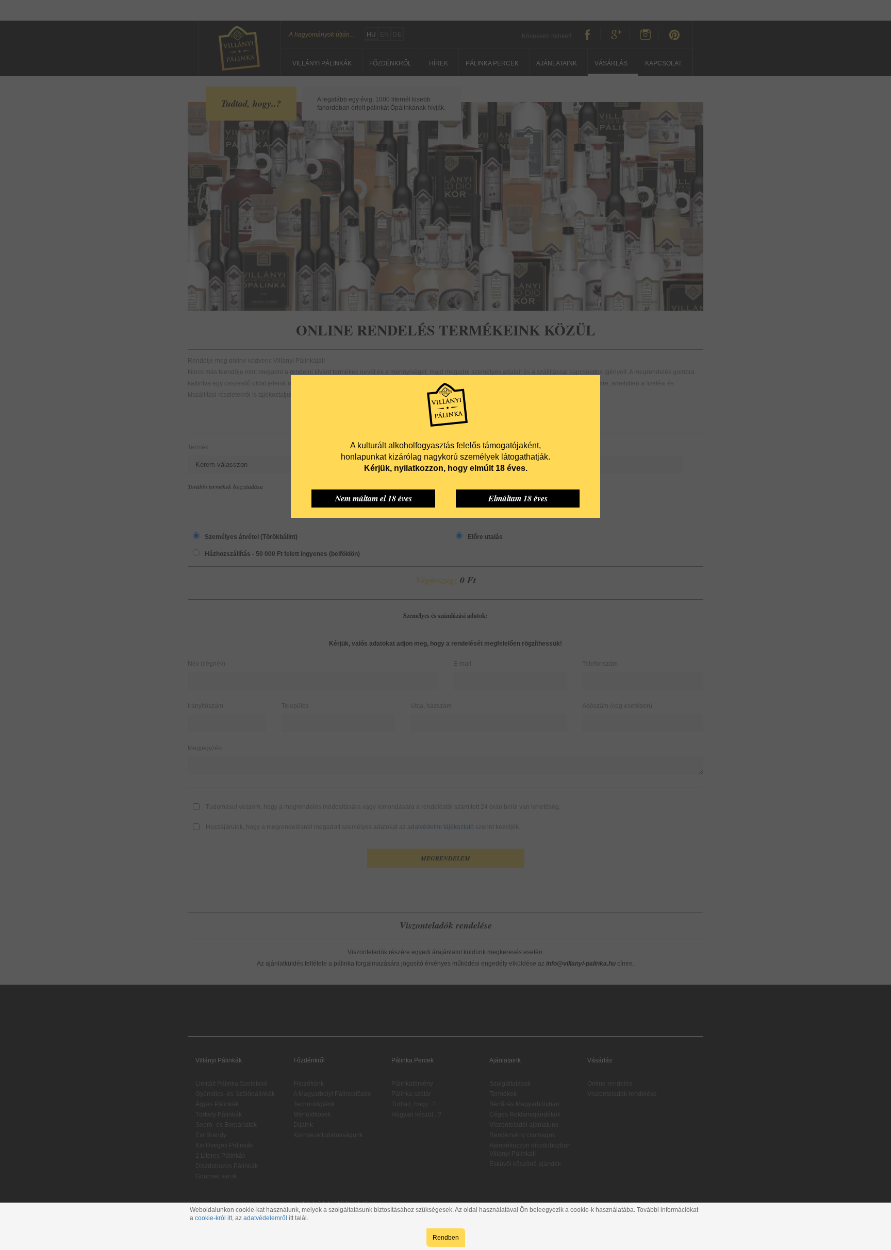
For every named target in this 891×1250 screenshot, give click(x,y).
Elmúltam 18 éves (518, 498)
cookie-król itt (213, 1218)
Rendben (446, 1237)
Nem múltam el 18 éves (373, 498)
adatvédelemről (265, 1218)
